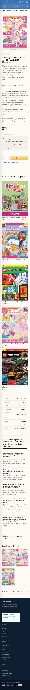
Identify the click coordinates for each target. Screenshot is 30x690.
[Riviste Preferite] (23, 1)
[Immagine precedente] (4, 30)
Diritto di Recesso (6, 675)
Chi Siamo (4, 628)
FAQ (3, 631)
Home (2, 10)
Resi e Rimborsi (5, 639)
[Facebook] (3, 610)
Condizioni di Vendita (7, 673)
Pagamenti (4, 636)
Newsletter (4, 659)
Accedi (3, 649)
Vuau (7, 687)
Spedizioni (4, 633)
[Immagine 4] (15, 49)
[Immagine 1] (11, 49)
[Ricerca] (27, 6)
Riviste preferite (5, 654)
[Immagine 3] (14, 49)
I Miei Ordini (5, 652)
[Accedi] (20, 2)
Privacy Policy (5, 668)
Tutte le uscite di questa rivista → (10, 162)
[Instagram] (6, 610)
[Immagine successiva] (26, 30)
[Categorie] (1, 1)
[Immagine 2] (13, 49)
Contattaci (4, 641)
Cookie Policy (5, 670)
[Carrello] (27, 1)
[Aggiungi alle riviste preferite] (3, 57)
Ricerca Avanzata (6, 657)
